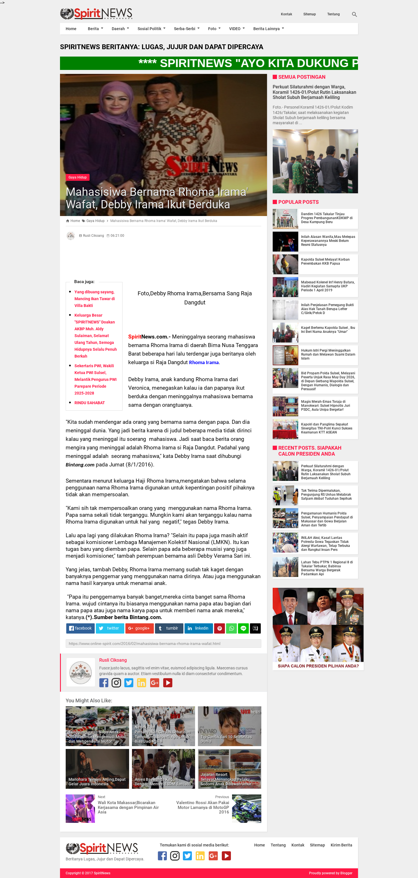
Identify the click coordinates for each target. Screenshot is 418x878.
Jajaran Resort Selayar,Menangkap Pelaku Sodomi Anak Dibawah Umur (226, 779)
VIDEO (235, 28)
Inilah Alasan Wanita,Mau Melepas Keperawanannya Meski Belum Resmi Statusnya (328, 241)
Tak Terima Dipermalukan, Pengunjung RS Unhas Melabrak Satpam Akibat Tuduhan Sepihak (326, 495)
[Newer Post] (74, 798)
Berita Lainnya (266, 28)
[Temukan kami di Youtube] (167, 682)
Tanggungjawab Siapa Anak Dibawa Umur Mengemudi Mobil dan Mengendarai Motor (97, 737)
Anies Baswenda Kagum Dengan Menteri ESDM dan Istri (163, 781)
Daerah (118, 28)
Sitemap (309, 14)
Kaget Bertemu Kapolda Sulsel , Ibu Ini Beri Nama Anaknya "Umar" (328, 330)
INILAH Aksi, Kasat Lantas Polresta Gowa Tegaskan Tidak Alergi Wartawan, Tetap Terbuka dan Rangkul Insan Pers (325, 544)
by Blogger (344, 873)
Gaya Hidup (78, 177)
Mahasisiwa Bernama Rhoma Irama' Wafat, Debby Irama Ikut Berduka (157, 198)
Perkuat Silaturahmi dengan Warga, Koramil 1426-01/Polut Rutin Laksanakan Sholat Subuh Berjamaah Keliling (314, 92)
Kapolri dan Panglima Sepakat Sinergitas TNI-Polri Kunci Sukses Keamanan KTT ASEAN (326, 428)
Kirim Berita (341, 845)
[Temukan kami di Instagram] (116, 682)
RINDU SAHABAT (90, 402)
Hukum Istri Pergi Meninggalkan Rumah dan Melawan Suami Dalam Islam (328, 354)
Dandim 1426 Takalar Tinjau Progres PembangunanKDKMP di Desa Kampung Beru (327, 218)
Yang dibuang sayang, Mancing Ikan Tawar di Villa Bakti (95, 299)
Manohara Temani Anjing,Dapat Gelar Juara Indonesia (97, 781)
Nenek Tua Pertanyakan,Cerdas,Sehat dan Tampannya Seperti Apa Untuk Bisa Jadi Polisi (163, 734)
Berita (93, 28)
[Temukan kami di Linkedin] (142, 683)
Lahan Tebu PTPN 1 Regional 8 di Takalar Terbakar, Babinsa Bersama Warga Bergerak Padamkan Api (327, 568)
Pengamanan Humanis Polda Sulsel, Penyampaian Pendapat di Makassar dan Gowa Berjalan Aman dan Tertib (327, 519)
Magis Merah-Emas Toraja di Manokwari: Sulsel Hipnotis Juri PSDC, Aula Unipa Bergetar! (325, 406)
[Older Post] (253, 798)
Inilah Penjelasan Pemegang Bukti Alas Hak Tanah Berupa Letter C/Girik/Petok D (327, 309)
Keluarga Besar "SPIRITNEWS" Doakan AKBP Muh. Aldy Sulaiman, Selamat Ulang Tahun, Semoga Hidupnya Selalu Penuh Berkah (96, 335)
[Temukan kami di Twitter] (129, 683)
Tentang (333, 14)
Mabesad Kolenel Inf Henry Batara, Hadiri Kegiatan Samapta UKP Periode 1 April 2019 (328, 286)
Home (71, 28)
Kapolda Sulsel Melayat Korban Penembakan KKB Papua (325, 261)
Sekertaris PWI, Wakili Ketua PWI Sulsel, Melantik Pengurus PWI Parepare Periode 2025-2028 (96, 379)
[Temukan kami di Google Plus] (154, 682)
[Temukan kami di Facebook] (104, 683)
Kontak (286, 14)
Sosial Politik (149, 28)
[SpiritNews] (104, 14)
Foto (212, 28)
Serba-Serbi (184, 28)
